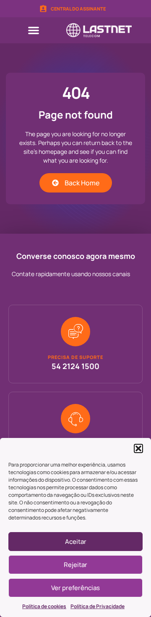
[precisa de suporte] (75, 331)
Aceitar (75, 541)
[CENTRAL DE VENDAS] (75, 418)
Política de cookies (44, 606)
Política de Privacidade (97, 606)
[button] (138, 448)
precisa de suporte (75, 357)
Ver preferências (75, 587)
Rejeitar (75, 564)
